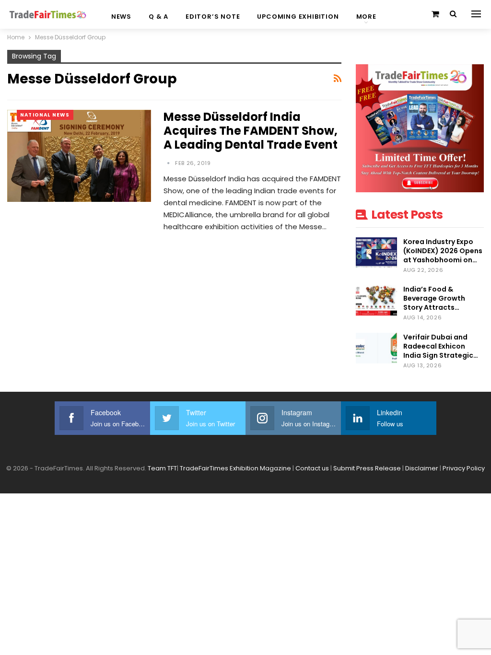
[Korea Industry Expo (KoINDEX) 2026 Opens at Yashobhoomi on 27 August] (376, 252)
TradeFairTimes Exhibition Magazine (235, 468)
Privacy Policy (464, 468)
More (366, 16)
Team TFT (162, 468)
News (121, 16)
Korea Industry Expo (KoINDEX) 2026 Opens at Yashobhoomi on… (442, 251)
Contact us (312, 468)
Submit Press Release (367, 468)
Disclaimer (421, 468)
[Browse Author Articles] (169, 163)
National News (45, 114)
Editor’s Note (213, 16)
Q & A (158, 16)
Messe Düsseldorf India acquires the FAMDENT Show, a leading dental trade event (251, 130)
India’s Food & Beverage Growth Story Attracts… (434, 298)
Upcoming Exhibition (298, 16)
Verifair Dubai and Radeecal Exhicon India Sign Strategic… (440, 346)
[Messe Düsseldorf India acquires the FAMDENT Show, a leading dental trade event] (79, 156)
